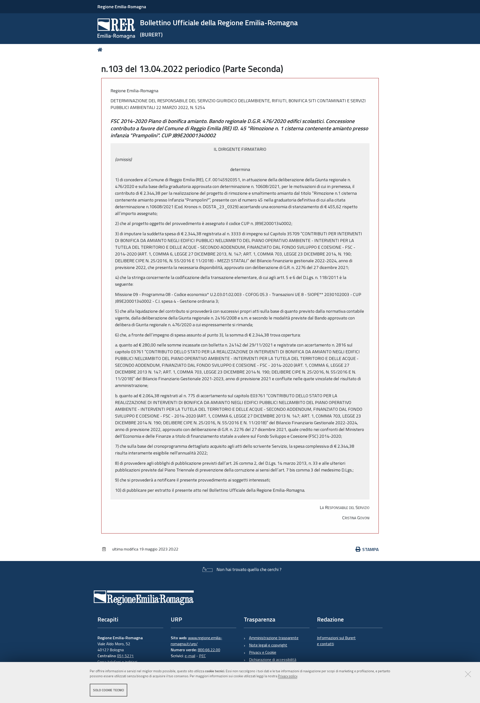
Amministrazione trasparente (273, 638)
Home (101, 50)
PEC (202, 656)
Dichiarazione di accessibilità (272, 659)
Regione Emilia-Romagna (122, 6)
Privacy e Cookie (262, 652)
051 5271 (125, 656)
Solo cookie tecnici (108, 690)
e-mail (190, 656)
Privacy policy (287, 676)
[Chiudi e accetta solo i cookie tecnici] (468, 674)
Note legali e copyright (268, 645)
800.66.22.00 (209, 650)
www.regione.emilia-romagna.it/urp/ (196, 641)
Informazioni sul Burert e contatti (336, 641)
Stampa (370, 549)
